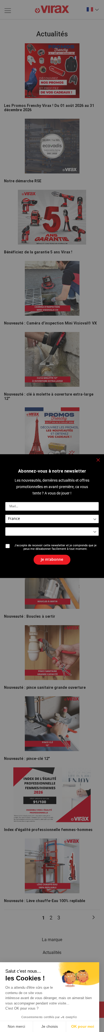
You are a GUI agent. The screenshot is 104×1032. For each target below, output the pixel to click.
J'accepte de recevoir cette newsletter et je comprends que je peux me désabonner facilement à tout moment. (55, 547)
